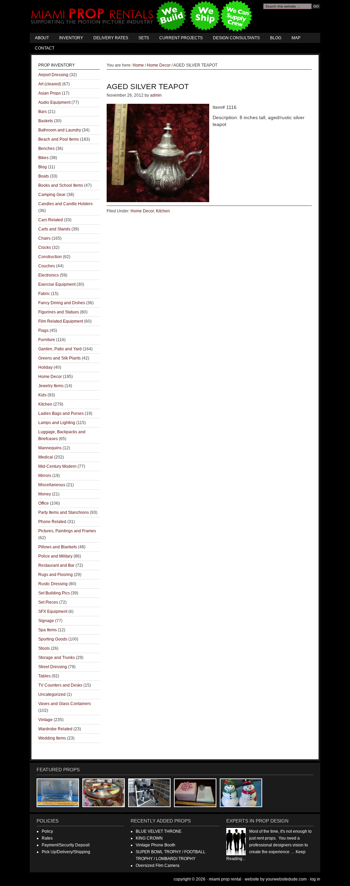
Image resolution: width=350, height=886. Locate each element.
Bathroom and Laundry (59, 130)
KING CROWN (149, 838)
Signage (46, 620)
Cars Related (50, 219)
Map (296, 38)
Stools (44, 648)
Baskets (45, 120)
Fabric (44, 293)
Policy (47, 831)
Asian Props (49, 93)
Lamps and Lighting (56, 422)
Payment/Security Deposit (66, 845)
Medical (45, 457)
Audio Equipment (54, 102)
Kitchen (163, 211)
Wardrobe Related (55, 729)
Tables (44, 676)
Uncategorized (52, 694)
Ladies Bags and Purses (61, 413)
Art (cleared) (49, 84)
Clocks (44, 247)
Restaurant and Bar (56, 565)
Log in (315, 879)
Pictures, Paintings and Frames (67, 531)
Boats (43, 176)
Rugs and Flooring (55, 574)
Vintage (45, 719)
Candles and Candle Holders (65, 203)
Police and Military (55, 556)
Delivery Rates (110, 38)
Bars (42, 111)
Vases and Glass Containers (64, 703)
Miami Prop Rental (142, 16)
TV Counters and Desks (60, 685)
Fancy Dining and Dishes (61, 302)
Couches (46, 266)
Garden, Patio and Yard (60, 349)
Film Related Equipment (60, 321)
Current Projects (181, 38)
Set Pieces (48, 602)
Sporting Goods (52, 639)
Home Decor (142, 211)
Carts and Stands (54, 229)
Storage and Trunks (56, 657)
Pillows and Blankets (57, 547)
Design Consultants (236, 38)
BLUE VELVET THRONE (158, 831)
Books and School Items (60, 185)
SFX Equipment (52, 611)
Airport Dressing (53, 74)
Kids (42, 395)
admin (156, 95)
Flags (43, 330)
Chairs (44, 238)
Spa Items (47, 630)
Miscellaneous (51, 484)
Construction (50, 256)
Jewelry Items (51, 385)
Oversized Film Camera (157, 865)
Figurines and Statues (58, 312)
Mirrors (44, 475)
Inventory (71, 38)
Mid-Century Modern (57, 466)
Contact (44, 48)
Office (43, 503)
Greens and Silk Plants (59, 358)
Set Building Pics (54, 593)
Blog (275, 38)
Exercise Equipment (57, 284)
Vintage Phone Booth (155, 845)
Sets (143, 38)
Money (44, 494)
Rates (47, 838)
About (42, 38)
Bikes (43, 157)
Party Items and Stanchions (63, 512)
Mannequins (50, 448)
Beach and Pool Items (58, 139)
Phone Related (52, 521)
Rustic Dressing (53, 583)
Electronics (48, 275)
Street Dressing (52, 666)
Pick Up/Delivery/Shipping (66, 851)
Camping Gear (52, 194)
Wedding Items (52, 738)
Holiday (45, 367)
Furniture (46, 339)
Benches (46, 148)
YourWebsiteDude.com (286, 879)
